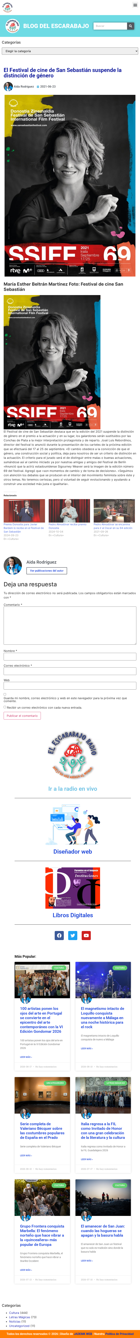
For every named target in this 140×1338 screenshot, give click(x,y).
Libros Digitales (73, 915)
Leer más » (26, 1057)
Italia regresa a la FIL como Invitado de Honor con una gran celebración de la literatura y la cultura (103, 1131)
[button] (135, 5)
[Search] (130, 26)
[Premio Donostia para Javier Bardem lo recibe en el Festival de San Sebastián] (24, 511)
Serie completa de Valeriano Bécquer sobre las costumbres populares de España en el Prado (42, 1131)
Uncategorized (19, 1326)
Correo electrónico (18, 665)
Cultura (14, 1313)
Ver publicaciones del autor (46, 570)
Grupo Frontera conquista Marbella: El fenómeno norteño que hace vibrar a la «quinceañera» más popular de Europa (42, 1235)
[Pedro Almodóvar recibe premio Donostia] (69, 511)
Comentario (13, 604)
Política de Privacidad (119, 1334)
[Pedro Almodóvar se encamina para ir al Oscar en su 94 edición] (114, 511)
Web (7, 680)
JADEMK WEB (83, 1334)
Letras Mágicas (19, 1317)
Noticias (14, 1321)
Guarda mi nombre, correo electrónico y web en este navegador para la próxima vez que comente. (65, 699)
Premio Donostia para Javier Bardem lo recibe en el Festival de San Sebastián (24, 528)
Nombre (10, 650)
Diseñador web (72, 851)
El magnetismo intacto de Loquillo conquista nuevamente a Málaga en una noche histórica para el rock (102, 1017)
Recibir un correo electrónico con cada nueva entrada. (44, 707)
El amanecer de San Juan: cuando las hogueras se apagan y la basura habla (103, 1231)
